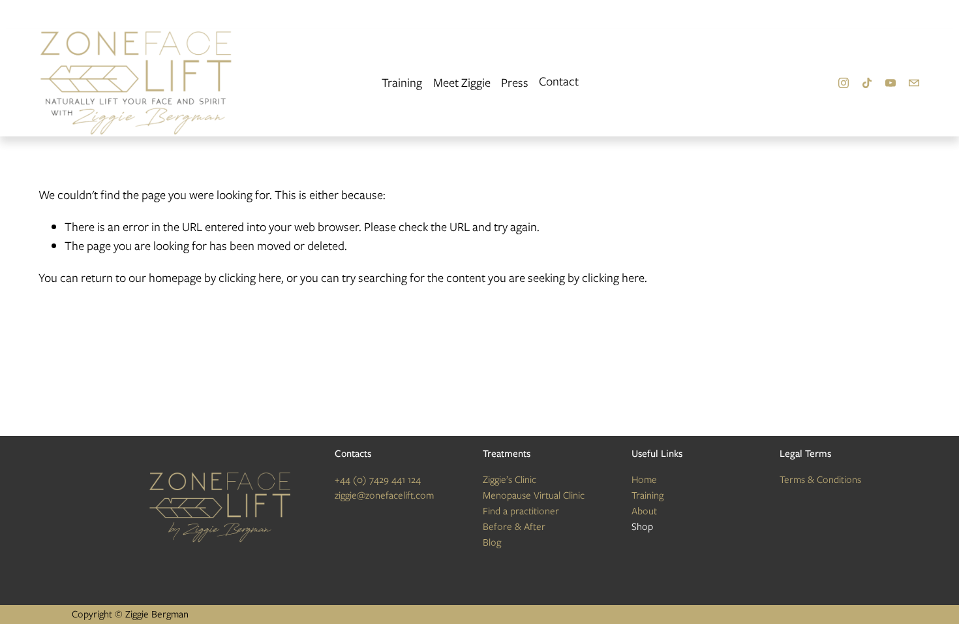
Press (514, 82)
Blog (492, 542)
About (644, 511)
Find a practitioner (521, 511)
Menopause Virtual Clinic (534, 495)
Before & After (514, 527)
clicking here (250, 278)
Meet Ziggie (462, 82)
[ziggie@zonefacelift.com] (914, 82)
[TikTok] (867, 82)
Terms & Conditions (820, 480)
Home (644, 480)
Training (402, 82)
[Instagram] (843, 82)
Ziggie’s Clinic (509, 480)
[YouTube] (890, 82)
